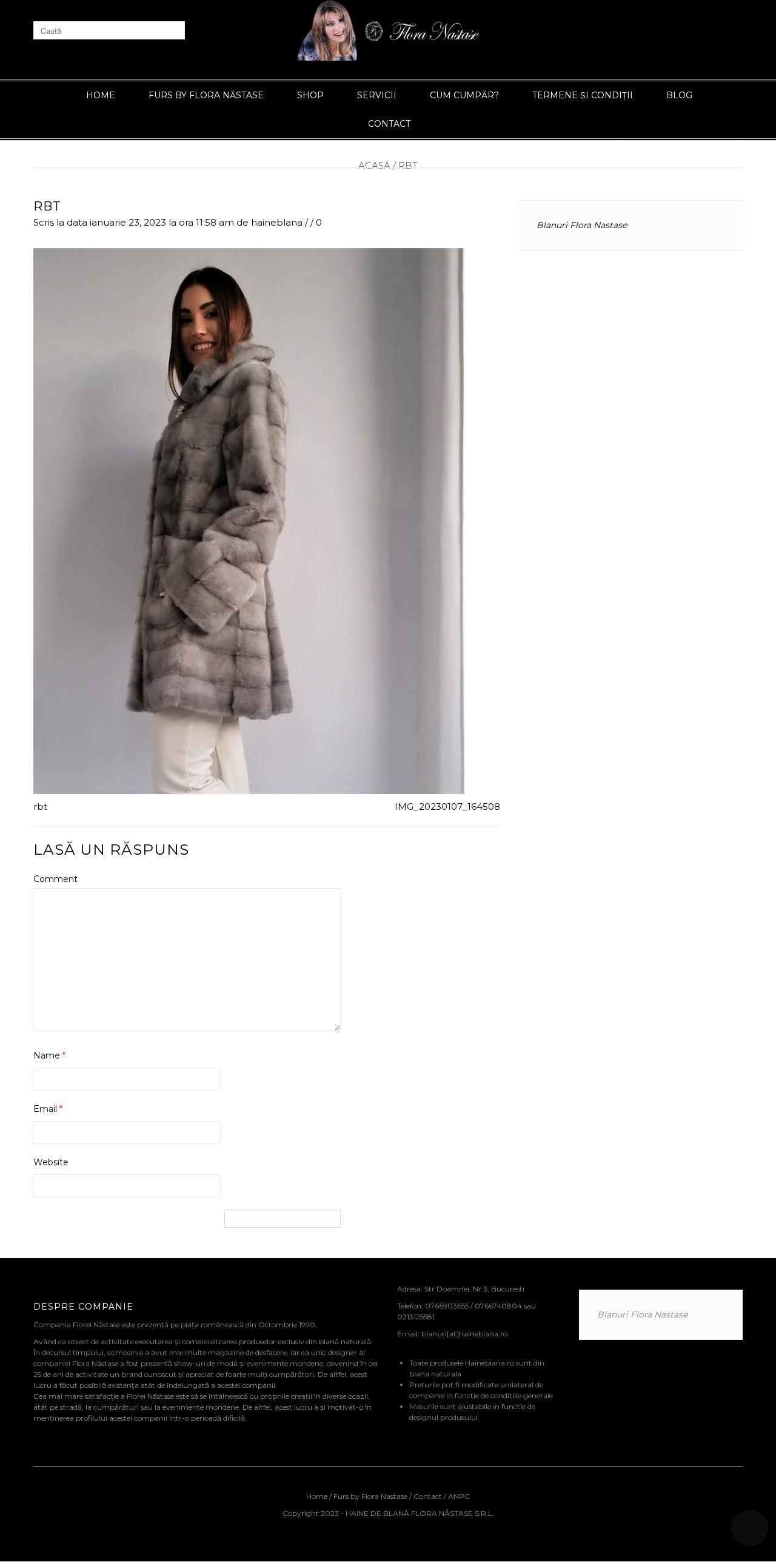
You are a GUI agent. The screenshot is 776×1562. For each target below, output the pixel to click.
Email (47, 1108)
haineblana (277, 222)
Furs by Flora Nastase (370, 1496)
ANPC (459, 1496)
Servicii (376, 95)
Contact (389, 123)
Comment (55, 879)
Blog (679, 95)
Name (49, 1055)
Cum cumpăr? (464, 95)
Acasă (374, 165)
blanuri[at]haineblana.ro (464, 1333)
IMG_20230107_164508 (447, 806)
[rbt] (248, 520)
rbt (47, 206)
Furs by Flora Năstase (206, 95)
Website (51, 1162)
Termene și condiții (582, 95)
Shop (310, 95)
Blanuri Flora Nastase (582, 225)
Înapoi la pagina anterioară (680, 144)
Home (100, 95)
